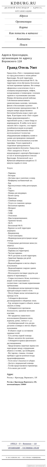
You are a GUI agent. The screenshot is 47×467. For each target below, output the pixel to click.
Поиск (23, 44)
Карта (23, 27)
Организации (23, 21)
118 (35, 444)
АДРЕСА (13, 444)
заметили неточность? (36, 466)
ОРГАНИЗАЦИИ (14, 448)
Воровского (27, 444)
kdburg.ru (23, 3)
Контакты (23, 38)
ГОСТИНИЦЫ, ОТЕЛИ (30, 448)
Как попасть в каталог (23, 33)
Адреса (23, 15)
